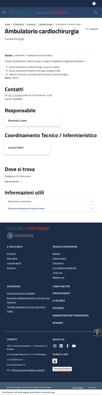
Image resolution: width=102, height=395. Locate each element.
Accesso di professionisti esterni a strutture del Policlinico (28, 300)
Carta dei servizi (14, 263)
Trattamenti (58, 263)
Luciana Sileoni (16, 147)
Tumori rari (58, 272)
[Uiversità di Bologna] (51, 235)
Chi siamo (11, 253)
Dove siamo (12, 258)
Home (7, 24)
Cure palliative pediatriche (64, 268)
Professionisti (61, 293)
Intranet (58, 323)
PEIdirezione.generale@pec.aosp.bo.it (28, 370)
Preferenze (78, 388)
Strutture (31, 24)
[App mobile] (55, 360)
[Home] (46, 12)
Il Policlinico (18, 24)
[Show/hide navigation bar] (4, 12)
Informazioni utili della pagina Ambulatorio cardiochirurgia (28, 392)
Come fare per (61, 286)
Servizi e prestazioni (65, 246)
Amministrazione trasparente (71, 315)
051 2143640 (15, 95)
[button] (95, 12)
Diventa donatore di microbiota (21, 293)
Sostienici (58, 308)
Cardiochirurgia (45, 24)
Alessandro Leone (17, 120)
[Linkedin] (61, 345)
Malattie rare (58, 277)
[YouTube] (74, 345)
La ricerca (59, 300)
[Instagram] (55, 345)
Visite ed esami (59, 258)
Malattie (56, 253)
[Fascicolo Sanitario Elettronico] (62, 368)
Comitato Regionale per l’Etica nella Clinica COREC (26, 309)
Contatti (12, 339)
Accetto (92, 388)
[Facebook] (67, 345)
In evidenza (13, 286)
